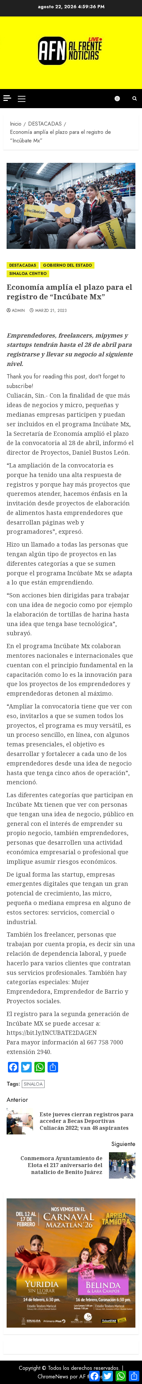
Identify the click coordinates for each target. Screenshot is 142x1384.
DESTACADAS (22, 265)
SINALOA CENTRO (28, 274)
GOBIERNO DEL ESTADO (67, 265)
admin (18, 311)
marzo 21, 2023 (51, 311)
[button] (21, 99)
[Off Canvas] (7, 98)
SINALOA (33, 1084)
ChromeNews (53, 1376)
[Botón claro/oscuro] (120, 98)
